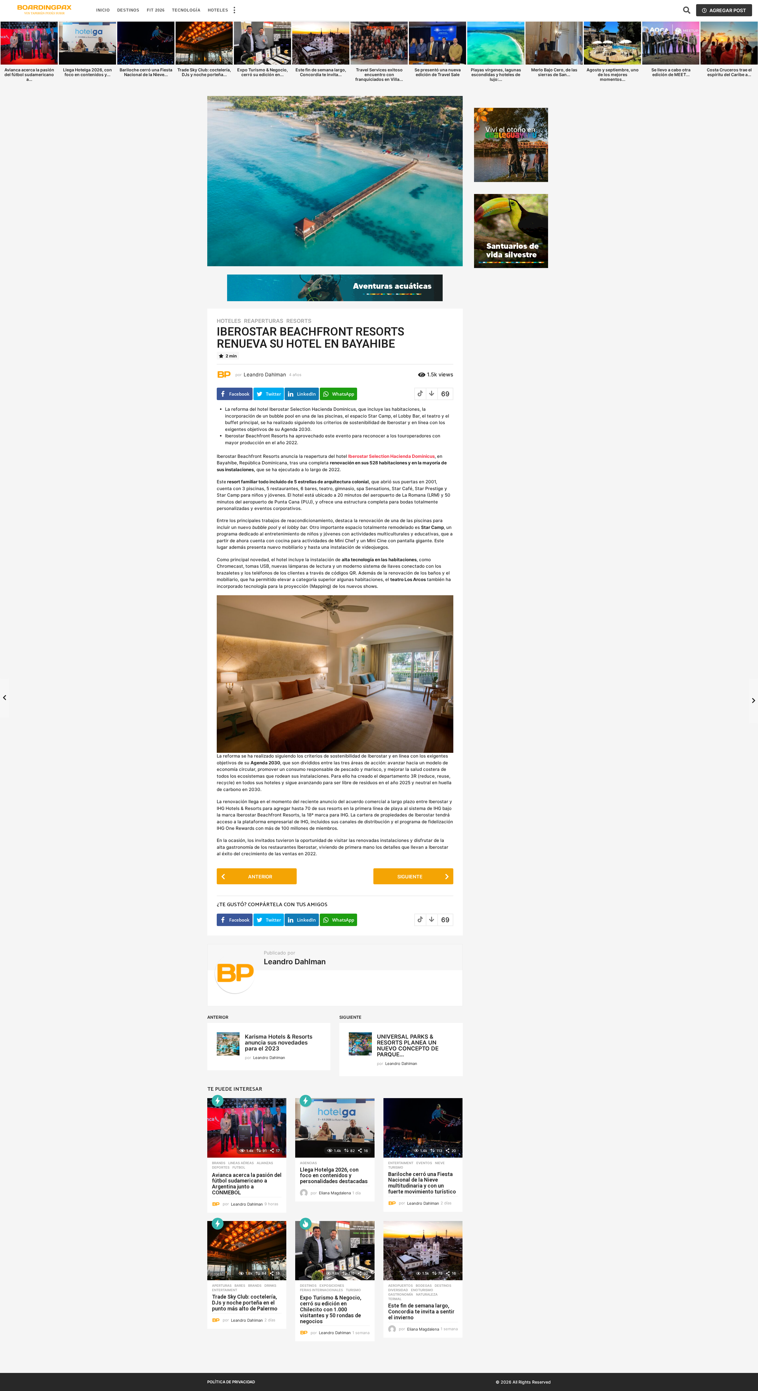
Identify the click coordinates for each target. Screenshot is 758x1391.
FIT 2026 (156, 10)
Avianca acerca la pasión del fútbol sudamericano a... (29, 74)
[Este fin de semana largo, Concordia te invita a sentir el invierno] (422, 1251)
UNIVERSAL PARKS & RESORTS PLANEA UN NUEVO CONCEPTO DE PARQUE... (408, 1045)
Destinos (128, 10)
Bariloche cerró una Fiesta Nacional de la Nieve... (146, 72)
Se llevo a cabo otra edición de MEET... (670, 72)
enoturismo (422, 1290)
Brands (218, 1163)
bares (240, 1285)
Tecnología (186, 10)
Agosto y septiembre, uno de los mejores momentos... (613, 74)
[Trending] (218, 1101)
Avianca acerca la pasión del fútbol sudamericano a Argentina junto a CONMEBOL (247, 1184)
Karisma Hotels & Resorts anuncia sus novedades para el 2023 (278, 1042)
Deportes (220, 1167)
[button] (234, 10)
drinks (270, 1285)
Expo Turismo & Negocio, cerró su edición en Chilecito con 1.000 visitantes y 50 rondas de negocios (330, 1309)
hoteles (229, 321)
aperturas (222, 1285)
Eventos (424, 1163)
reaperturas (263, 321)
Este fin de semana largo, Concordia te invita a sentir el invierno (421, 1311)
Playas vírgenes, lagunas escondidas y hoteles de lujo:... (496, 74)
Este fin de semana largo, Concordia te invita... (321, 72)
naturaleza (427, 1294)
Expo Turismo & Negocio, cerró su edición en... (262, 72)
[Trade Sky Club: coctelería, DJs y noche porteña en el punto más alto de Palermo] (246, 1251)
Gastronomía (400, 1294)
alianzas (265, 1163)
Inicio (103, 10)
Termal (395, 1299)
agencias (308, 1163)
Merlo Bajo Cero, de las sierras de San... (554, 72)
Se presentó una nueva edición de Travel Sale (438, 72)
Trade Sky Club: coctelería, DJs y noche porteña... (204, 72)
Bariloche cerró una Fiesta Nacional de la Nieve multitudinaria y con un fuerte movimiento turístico (422, 1183)
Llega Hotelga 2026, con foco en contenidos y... (87, 72)
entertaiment (400, 1163)
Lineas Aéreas (241, 1163)
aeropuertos (400, 1285)
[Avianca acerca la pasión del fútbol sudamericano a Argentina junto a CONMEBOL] (246, 1128)
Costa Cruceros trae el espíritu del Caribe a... (729, 72)
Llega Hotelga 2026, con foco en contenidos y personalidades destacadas (334, 1176)
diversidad (398, 1290)
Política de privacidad (231, 1381)
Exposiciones (331, 1285)
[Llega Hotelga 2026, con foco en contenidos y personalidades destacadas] (334, 1128)
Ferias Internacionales (321, 1290)
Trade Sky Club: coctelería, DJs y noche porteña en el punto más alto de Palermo (244, 1303)
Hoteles (218, 10)
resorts (298, 321)
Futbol (238, 1167)
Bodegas (424, 1285)
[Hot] (305, 1224)
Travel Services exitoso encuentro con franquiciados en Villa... (379, 74)
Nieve (440, 1163)
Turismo (395, 1167)
